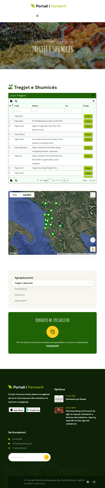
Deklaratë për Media (76, 399)
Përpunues (20, 294)
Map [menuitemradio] (15, 195)
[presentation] (51, 164)
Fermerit (51, 6)
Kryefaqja (35, 41)
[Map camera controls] (92, 240)
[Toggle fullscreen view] (92, 194)
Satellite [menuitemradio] (27, 195)
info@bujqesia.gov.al (22, 443)
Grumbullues (21, 289)
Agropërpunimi (48, 41)
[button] (93, 101)
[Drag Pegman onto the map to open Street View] (92, 249)
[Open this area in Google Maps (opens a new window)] (13, 253)
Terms (94, 254)
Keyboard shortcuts (63, 254)
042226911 (52, 346)
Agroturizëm (21, 300)
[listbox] (65, 180)
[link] (93, 95)
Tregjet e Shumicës (66, 41)
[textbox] (49, 180)
